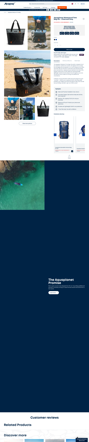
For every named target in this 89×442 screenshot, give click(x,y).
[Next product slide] (83, 134)
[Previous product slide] (55, 134)
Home (5, 12)
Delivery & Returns (67, 60)
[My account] (75, 3)
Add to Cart (69, 49)
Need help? (77, 60)
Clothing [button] (53, 7)
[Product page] (64, 129)
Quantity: (56, 42)
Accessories (37, 7)
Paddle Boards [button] (27, 7)
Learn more (53, 292)
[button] (83, 19)
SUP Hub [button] (45, 7)
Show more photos (27, 123)
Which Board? (62, 7)
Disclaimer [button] (67, 56)
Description (57, 60)
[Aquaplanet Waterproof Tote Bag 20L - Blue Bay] (56, 39)
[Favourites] (78, 3)
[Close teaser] (77, 437)
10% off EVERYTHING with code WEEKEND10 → (37, 9)
